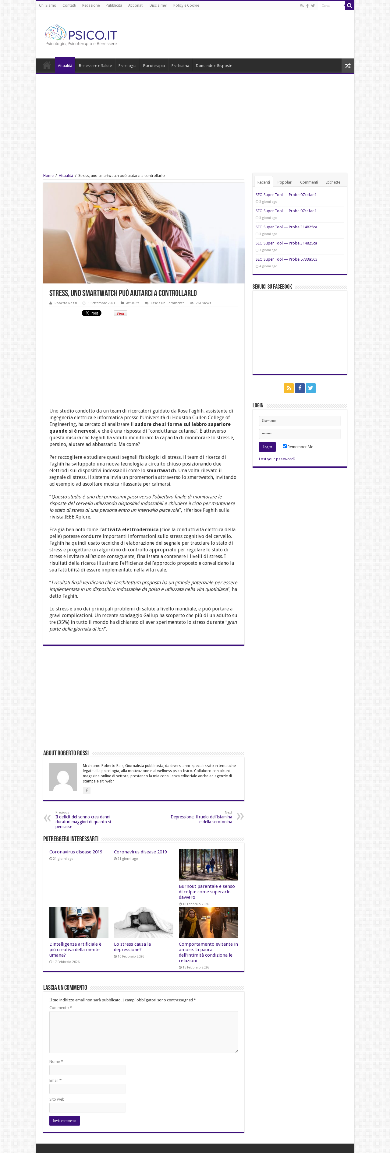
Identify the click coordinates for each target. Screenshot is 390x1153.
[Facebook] (307, 5)
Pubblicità (114, 5)
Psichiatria (180, 65)
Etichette (333, 182)
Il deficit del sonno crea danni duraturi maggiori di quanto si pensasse (83, 819)
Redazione (91, 5)
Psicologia (127, 65)
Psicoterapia (154, 65)
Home (47, 64)
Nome (56, 1061)
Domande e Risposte (214, 65)
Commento (60, 1007)
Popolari (285, 182)
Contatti (69, 5)
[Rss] (302, 5)
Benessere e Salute (95, 65)
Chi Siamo (47, 5)
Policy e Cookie (186, 5)
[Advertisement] (195, 120)
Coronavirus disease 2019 (75, 852)
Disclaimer (158, 5)
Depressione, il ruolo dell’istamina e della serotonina (201, 817)
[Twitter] (313, 5)
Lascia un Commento (168, 303)
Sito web (57, 1099)
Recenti (263, 182)
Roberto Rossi (66, 303)
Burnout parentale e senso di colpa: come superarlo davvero (207, 892)
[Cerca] (349, 5)
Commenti (309, 182)
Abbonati (136, 5)
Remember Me (300, 447)
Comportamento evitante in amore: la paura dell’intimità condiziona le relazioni (208, 952)
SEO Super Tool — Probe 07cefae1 (286, 194)
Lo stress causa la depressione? (132, 946)
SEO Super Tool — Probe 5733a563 (286, 259)
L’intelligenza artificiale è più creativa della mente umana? (75, 949)
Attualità (65, 65)
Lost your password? (277, 459)
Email (55, 1080)
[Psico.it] (94, 33)
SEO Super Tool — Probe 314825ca (286, 227)
